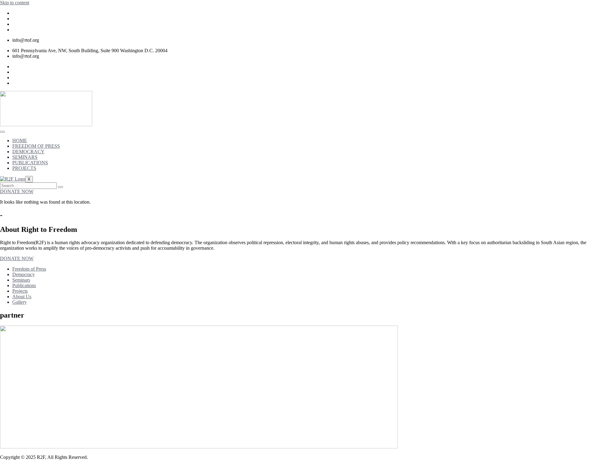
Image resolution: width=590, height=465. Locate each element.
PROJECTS (24, 168)
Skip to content (14, 2)
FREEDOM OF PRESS (36, 146)
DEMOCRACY (28, 151)
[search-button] (60, 187)
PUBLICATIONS (30, 162)
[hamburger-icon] (2, 132)
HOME (19, 140)
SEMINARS (24, 157)
